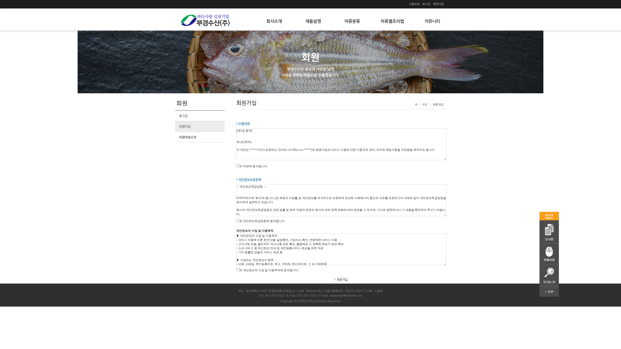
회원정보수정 (187, 137)
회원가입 (438, 4)
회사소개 (274, 21)
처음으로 (414, 4)
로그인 (426, 4)
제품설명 (313, 21)
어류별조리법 (392, 21)
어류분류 (352, 21)
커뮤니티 (432, 21)
